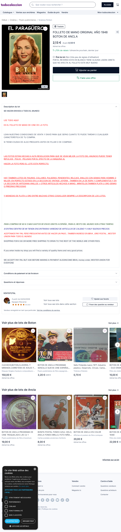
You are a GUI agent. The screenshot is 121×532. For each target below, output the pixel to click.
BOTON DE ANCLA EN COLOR (87, 432)
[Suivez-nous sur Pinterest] (52, 500)
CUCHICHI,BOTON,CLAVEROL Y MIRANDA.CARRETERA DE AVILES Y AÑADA (18, 366)
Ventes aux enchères (25, 12)
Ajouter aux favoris (101, 299)
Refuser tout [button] (28, 521)
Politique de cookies (49, 509)
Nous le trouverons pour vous (45, 494)
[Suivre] (45, 29)
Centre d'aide (106, 481)
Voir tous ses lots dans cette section (60, 304)
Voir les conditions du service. (48, 310)
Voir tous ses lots (51, 300)
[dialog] (20, 498)
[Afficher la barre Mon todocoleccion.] (117, 12)
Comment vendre (78, 486)
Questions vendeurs (108, 486)
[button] (60, 106)
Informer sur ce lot (111, 460)
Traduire (60, 26)
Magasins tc (76, 490)
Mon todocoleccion (106, 12)
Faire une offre (88, 78)
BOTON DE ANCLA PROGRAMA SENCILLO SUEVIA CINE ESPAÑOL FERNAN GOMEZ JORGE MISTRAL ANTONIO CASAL (53, 366)
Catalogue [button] (8, 12)
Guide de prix (54, 12)
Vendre (64, 12)
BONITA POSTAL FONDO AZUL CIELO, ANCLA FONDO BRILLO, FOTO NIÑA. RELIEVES (55, 433)
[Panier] (117, 4)
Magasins (41, 12)
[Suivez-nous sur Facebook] (42, 500)
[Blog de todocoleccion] (67, 500)
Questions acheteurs (108, 490)
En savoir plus (24, 486)
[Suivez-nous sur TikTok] (62, 500)
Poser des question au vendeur (101, 304)
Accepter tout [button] (12, 521)
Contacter (104, 494)
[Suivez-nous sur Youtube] (57, 500)
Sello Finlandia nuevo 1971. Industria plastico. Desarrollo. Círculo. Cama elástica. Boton (90, 366)
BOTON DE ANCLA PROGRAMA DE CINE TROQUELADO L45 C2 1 (17, 433)
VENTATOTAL (9, 293)
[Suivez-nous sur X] (47, 500)
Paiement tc (38, 486)
